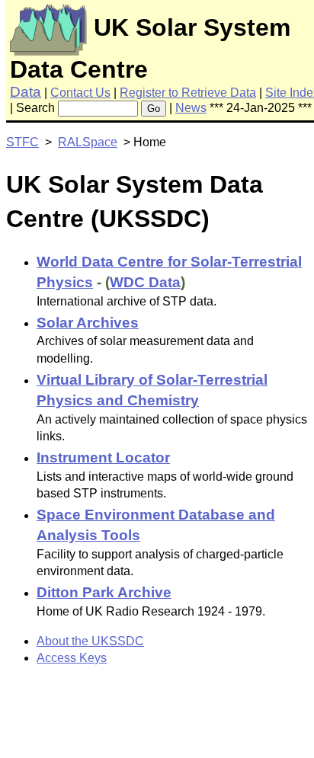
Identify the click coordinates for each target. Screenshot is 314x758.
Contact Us (80, 92)
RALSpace (87, 142)
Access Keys (72, 657)
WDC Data (145, 282)
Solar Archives (88, 323)
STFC (22, 142)
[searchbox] (98, 109)
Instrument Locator (103, 457)
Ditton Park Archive (104, 592)
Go (153, 108)
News (191, 107)
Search (35, 107)
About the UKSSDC (90, 641)
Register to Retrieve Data (188, 92)
